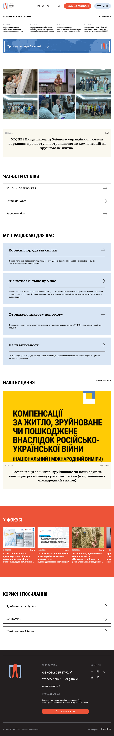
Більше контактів (50, 686)
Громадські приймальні (78, 6)
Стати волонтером (65, 711)
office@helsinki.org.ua (58, 679)
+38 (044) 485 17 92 (55, 672)
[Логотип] (8, 6)
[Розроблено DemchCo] (105, 729)
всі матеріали (102, 380)
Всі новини (104, 17)
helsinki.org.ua (72, 703)
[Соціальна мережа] (34, 6)
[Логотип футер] (15, 677)
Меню (105, 6)
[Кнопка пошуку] (58, 6)
